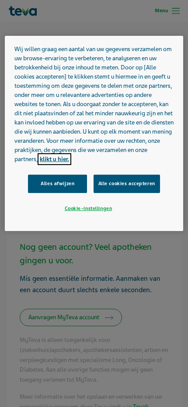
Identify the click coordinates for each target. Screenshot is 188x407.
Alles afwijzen (57, 183)
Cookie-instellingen (88, 208)
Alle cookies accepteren (126, 183)
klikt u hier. (54, 159)
